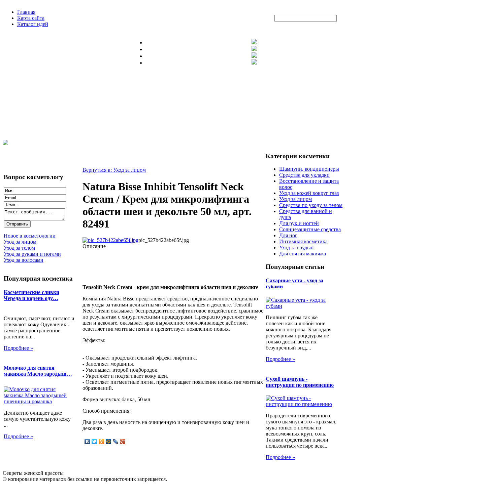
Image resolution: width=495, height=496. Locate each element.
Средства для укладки (304, 175)
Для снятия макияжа (302, 253)
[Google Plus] (122, 441)
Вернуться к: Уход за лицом (114, 170)
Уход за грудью (296, 247)
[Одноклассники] (101, 441)
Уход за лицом (295, 199)
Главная (26, 12)
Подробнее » (18, 348)
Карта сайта (30, 18)
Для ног (288, 235)
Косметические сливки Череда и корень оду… (31, 295)
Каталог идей (32, 24)
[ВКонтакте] (87, 441)
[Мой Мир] (108, 441)
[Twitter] (94, 441)
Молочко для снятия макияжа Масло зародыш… (38, 371)
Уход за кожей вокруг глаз (309, 193)
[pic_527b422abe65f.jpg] (110, 240)
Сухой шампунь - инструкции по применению (300, 382)
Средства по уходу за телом (310, 205)
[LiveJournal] (115, 441)
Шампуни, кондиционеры (309, 169)
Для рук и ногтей (299, 223)
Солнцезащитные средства (310, 229)
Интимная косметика (303, 241)
